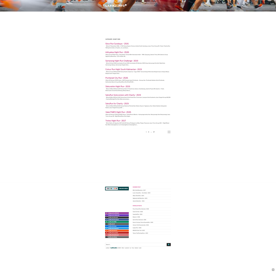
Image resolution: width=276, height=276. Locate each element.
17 (154, 132)
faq (133, 247)
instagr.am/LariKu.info (113, 215)
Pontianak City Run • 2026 (116, 78)
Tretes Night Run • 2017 (115, 120)
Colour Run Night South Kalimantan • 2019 (123, 69)
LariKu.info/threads (113, 217)
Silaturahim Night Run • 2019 (117, 86)
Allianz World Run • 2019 (138, 195)
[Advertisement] (138, 22)
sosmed (127, 247)
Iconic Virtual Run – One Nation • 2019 (141, 192)
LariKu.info (114, 247)
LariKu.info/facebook (113, 219)
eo (130, 247)
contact (107, 247)
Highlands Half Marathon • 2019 (140, 198)
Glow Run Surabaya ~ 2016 (117, 43)
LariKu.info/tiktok (112, 237)
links (123, 247)
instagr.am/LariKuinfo (113, 213)
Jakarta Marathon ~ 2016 (138, 201)
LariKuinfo (116, 5)
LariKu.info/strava (112, 230)
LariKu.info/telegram (113, 228)
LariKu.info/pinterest (113, 235)
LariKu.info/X (111, 224)
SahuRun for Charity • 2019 (117, 103)
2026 (119, 247)
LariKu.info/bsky (112, 226)
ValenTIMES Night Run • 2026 (118, 112)
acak (140, 247)
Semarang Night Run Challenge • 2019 (121, 61)
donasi (136, 247)
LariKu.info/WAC (112, 221)
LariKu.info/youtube (113, 232)
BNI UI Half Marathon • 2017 (139, 190)
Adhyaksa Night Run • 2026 (117, 52)
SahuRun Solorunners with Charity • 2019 (123, 95)
